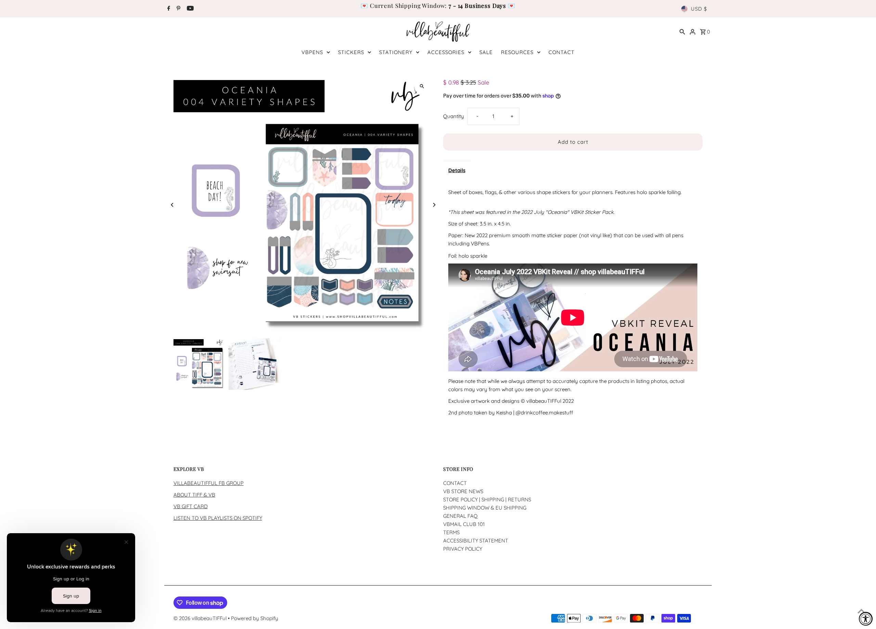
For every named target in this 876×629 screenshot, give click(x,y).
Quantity (453, 116)
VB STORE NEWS (463, 491)
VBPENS (312, 52)
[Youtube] (189, 9)
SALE (486, 52)
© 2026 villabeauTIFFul (200, 618)
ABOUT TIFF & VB (194, 494)
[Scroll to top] (861, 611)
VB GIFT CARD (190, 506)
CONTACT (562, 52)
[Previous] (172, 205)
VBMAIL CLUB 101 (464, 524)
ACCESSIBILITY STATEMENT (475, 540)
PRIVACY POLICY (462, 548)
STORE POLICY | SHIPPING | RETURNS (487, 499)
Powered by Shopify (254, 618)
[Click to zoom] (421, 86)
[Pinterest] (177, 9)
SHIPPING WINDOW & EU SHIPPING (484, 507)
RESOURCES (517, 52)
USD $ (699, 8)
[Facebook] (168, 9)
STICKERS (351, 52)
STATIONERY (395, 52)
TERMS (451, 532)
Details (456, 170)
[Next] (433, 205)
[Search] (682, 31)
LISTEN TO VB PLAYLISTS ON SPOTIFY (217, 518)
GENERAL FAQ (460, 516)
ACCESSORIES (445, 52)
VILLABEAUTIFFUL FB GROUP (208, 483)
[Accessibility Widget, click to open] (866, 619)
